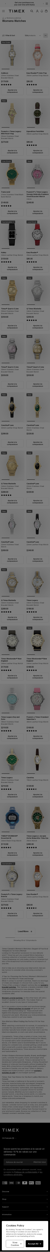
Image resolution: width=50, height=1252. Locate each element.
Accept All (33, 1243)
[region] (25, 1235)
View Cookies (15, 1243)
